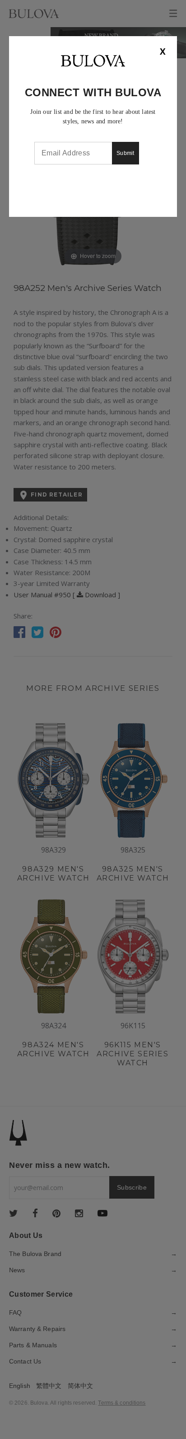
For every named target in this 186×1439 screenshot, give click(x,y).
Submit (125, 153)
